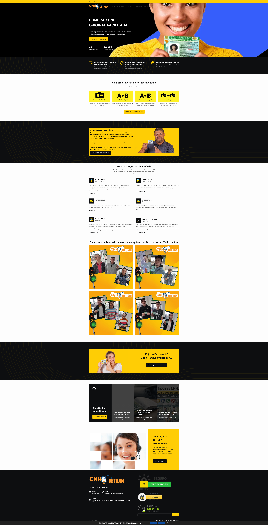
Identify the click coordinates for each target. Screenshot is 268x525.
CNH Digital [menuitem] (130, 6)
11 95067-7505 (95, 493)
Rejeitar (161, 522)
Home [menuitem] (113, 6)
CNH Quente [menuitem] (147, 6)
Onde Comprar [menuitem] (120, 6)
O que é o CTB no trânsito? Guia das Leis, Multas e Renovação (144, 412)
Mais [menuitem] (153, 6)
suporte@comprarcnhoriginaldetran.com (114, 493)
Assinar (175, 514)
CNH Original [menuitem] (139, 6)
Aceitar (153, 522)
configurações (138, 523)
